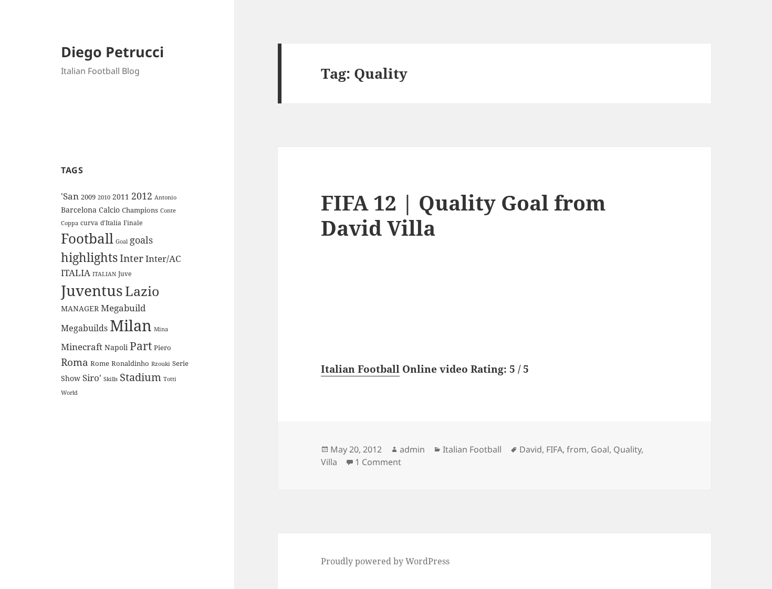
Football (87, 238)
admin (412, 449)
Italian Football (360, 369)
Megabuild (123, 308)
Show (70, 378)
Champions (140, 210)
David (530, 449)
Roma (74, 362)
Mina (161, 329)
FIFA (554, 449)
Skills (110, 379)
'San (70, 196)
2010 (104, 197)
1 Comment (378, 462)
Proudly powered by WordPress (385, 561)
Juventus (92, 290)
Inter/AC (163, 258)
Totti (169, 379)
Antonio (165, 197)
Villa (329, 462)
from (577, 449)
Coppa (69, 223)
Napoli (116, 347)
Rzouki (160, 363)
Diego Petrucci (112, 51)
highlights (89, 257)
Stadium (140, 377)
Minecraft (81, 347)
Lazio (142, 291)
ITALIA (75, 273)
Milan (131, 325)
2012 (141, 196)
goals (141, 240)
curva (89, 222)
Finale (132, 222)
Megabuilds (84, 328)
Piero (162, 347)
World (69, 392)
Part (141, 345)
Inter (131, 258)
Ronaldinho (130, 363)
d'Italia (110, 222)
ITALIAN (104, 274)
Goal (122, 241)
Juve (124, 273)
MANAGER (80, 308)
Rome (99, 363)
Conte (168, 210)
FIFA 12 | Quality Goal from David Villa (463, 214)
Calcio (109, 210)
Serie (180, 363)
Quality (627, 449)
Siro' (91, 378)
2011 (120, 197)
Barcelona (79, 210)
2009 (88, 197)
